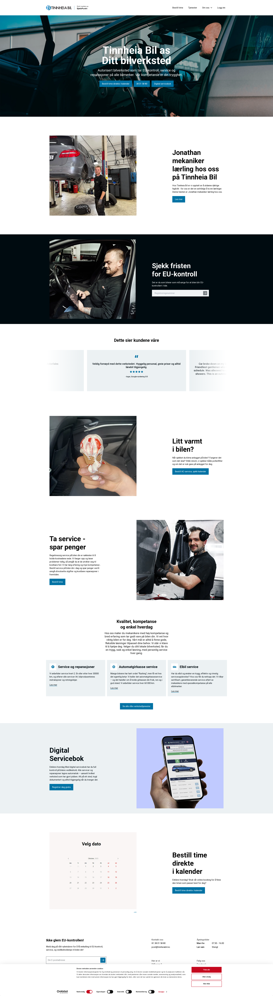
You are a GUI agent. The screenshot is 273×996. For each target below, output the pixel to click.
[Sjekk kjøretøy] (205, 293)
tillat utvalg (206, 977)
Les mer (53, 685)
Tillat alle (206, 970)
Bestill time (177, 7)
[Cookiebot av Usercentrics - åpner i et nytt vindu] (62, 991)
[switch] (110, 991)
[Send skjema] (102, 960)
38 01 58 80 (160, 943)
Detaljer (161, 992)
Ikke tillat (206, 984)
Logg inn (221, 7)
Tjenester (192, 7)
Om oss (205, 7)
